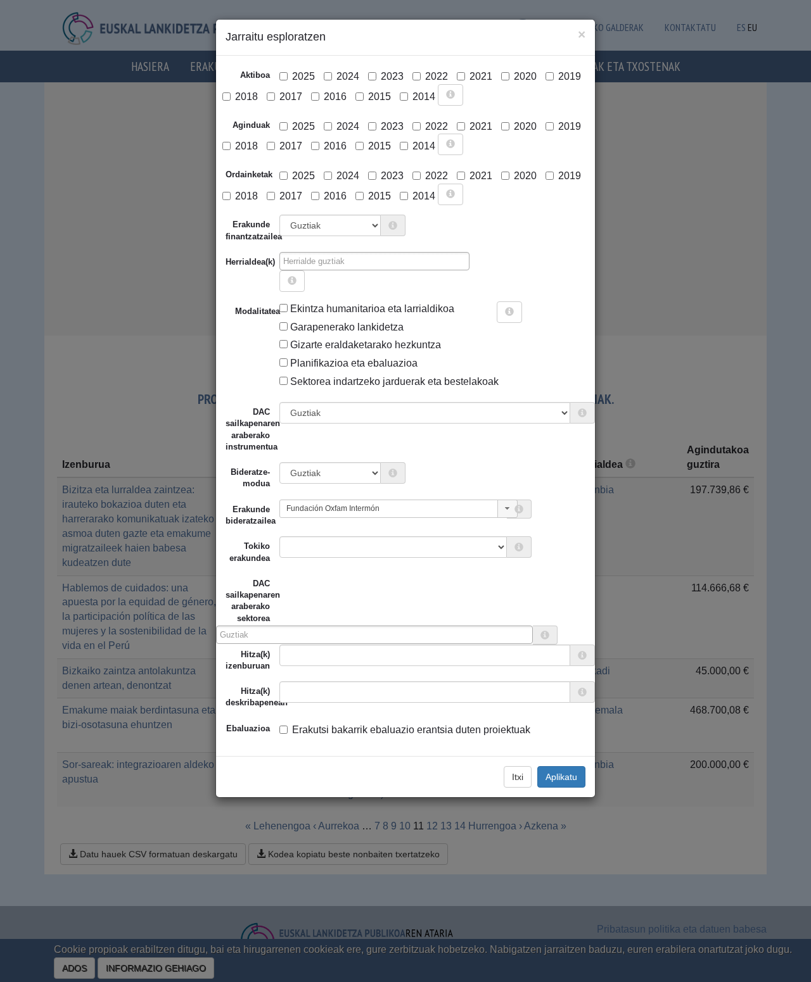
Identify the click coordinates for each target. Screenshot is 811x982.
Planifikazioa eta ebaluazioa (353, 363)
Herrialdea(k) (250, 262)
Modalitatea (240, 311)
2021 (480, 76)
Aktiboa (255, 75)
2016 (335, 96)
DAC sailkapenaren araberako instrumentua (252, 429)
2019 (569, 76)
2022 (436, 76)
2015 (379, 96)
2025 (303, 76)
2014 (423, 96)
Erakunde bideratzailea (251, 515)
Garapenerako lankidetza (346, 327)
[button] (507, 509)
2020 (525, 76)
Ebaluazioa (248, 728)
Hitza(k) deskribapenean (252, 696)
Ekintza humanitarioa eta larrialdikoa (371, 308)
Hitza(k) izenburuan (248, 660)
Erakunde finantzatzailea (252, 230)
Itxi (517, 777)
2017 (290, 96)
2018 (246, 96)
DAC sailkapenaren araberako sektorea (248, 601)
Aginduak (251, 125)
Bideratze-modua (250, 477)
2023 (392, 76)
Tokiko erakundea (249, 551)
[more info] (450, 95)
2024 (347, 76)
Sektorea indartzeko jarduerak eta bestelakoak (393, 381)
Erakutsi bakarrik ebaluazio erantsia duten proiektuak (411, 729)
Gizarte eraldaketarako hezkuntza (364, 344)
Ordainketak (249, 174)
